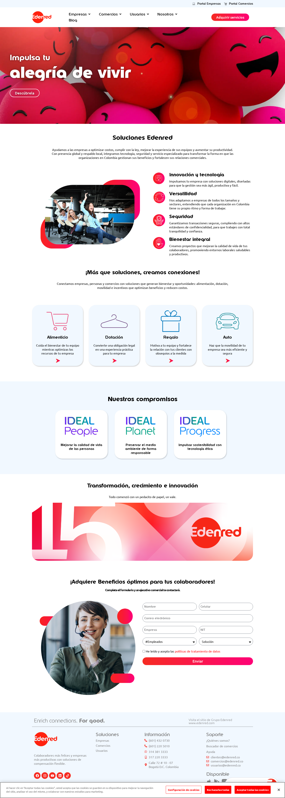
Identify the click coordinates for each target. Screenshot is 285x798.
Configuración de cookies (183, 789)
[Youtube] (52, 775)
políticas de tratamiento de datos (197, 651)
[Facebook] (37, 775)
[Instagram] (44, 775)
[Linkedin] (60, 775)
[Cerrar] (279, 789)
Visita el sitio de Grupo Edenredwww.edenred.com (210, 721)
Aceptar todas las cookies (252, 789)
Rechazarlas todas (218, 789)
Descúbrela (24, 93)
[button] (80, 14)
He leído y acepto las (183, 651)
